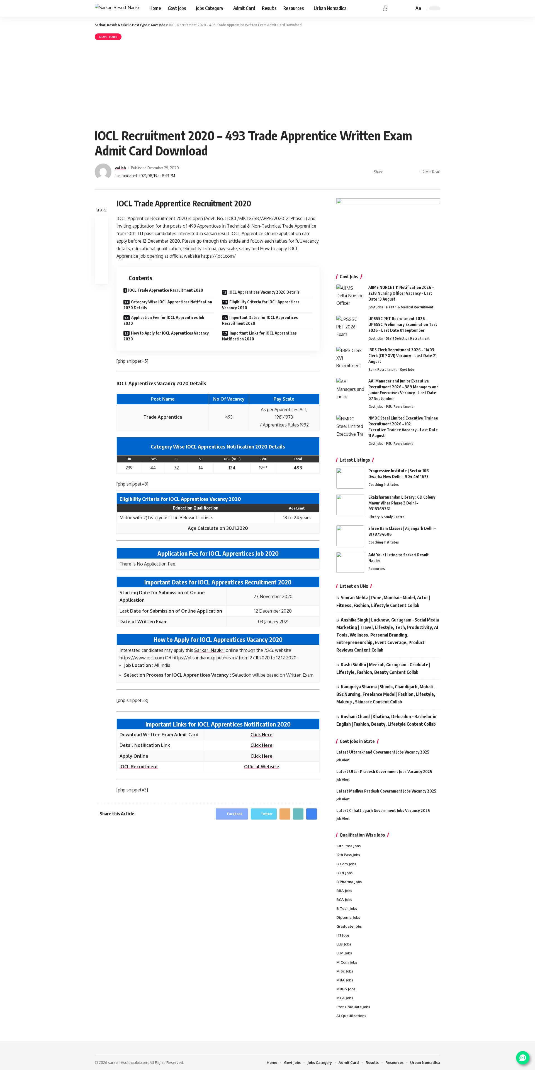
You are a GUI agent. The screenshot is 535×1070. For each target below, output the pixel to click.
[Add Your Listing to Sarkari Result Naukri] (350, 562)
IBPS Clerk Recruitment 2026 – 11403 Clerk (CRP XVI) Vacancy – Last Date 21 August (402, 355)
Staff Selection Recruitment (408, 338)
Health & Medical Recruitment (409, 307)
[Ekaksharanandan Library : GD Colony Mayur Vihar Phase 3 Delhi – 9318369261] (350, 504)
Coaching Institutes (383, 484)
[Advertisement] (267, 83)
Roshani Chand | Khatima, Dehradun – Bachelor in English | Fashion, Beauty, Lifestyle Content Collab (386, 720)
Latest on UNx (354, 586)
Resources (376, 568)
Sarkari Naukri (209, 650)
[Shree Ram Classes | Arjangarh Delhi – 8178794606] (350, 535)
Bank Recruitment (382, 369)
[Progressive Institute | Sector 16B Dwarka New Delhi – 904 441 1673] (350, 478)
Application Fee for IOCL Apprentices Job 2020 (163, 320)
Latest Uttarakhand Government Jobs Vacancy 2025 (382, 752)
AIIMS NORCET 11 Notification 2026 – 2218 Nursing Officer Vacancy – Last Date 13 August (401, 293)
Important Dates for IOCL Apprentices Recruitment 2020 (260, 320)
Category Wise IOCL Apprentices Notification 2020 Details (167, 304)
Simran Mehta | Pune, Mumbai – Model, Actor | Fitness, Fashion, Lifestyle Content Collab (383, 601)
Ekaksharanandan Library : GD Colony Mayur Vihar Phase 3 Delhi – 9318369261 (401, 503)
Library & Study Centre (386, 517)
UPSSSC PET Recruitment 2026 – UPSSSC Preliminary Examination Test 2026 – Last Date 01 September (402, 324)
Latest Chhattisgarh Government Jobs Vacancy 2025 (383, 810)
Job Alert (343, 760)
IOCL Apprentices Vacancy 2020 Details (264, 292)
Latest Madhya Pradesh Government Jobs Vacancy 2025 (386, 791)
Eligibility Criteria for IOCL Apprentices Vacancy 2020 (261, 304)
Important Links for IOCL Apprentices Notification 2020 (259, 336)
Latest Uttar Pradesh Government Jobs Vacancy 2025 (384, 771)
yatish (120, 167)
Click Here (262, 734)
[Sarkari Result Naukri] (117, 8)
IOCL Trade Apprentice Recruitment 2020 (165, 290)
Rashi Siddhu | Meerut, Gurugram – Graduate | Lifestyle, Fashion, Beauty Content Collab (383, 668)
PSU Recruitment (399, 406)
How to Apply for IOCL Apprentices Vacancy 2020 (166, 336)
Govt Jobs (108, 36)
